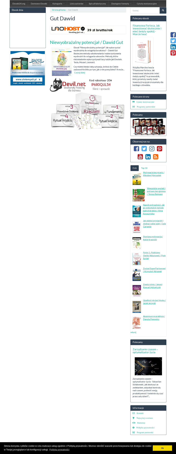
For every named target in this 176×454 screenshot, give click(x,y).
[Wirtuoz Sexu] (148, 127)
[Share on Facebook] (173, 36)
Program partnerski (145, 432)
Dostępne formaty (120, 3)
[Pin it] (173, 54)
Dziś (135, 168)
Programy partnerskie (146, 107)
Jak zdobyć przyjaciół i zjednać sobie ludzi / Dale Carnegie (154, 223)
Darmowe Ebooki (39, 3)
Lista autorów (76, 3)
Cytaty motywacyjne (147, 3)
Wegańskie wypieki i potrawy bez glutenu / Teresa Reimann (156, 191)
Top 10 (144, 168)
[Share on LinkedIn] (173, 48)
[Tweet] (173, 42)
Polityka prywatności (145, 428)
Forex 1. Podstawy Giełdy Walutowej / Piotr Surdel (154, 255)
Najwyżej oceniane (145, 418)
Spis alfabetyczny (97, 3)
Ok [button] (162, 448)
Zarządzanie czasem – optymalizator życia (145, 351)
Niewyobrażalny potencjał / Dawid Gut (86, 42)
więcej (133, 332)
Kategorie (58, 3)
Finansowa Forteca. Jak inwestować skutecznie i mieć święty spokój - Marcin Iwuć (147, 30)
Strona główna (58, 10)
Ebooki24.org (19, 3)
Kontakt (140, 413)
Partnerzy (141, 423)
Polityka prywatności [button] (59, 450)
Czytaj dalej (79, 72)
